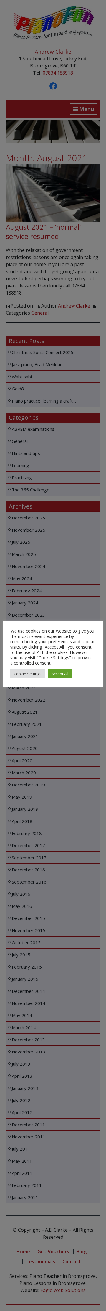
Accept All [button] (60, 673)
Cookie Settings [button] (28, 673)
